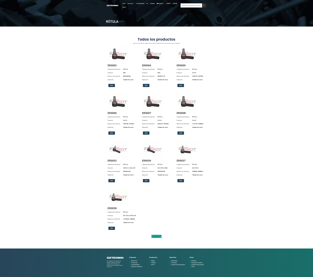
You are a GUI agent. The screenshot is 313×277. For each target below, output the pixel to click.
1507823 (200, 76)
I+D (147, 3)
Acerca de (130, 3)
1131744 (194, 124)
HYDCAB (175, 3)
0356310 (160, 124)
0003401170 (161, 76)
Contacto (152, 3)
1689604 (194, 171)
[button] (156, 236)
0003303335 (161, 171)
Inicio (124, 3)
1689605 (132, 219)
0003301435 (126, 171)
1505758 (125, 124)
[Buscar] (204, 5)
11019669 (126, 219)
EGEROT (168, 3)
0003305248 (126, 76)
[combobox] (191, 5)
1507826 (165, 124)
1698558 (200, 124)
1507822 (131, 124)
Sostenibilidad (140, 3)
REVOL (124, 7)
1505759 (194, 76)
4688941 (200, 171)
